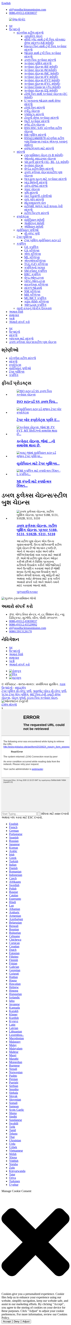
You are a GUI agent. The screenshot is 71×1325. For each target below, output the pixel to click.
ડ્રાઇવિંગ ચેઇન (33, 36)
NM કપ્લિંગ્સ (32, 291)
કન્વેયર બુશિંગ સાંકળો (37, 63)
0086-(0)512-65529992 (23, 624)
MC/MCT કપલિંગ (35, 298)
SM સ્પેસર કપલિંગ (35, 270)
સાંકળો (21, 151)
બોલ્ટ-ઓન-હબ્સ (34, 281)
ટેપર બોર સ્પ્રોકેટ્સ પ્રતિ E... (38, 420)
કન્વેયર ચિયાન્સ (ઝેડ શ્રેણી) (42, 87)
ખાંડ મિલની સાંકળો (35, 182)
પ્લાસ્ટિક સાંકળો (34, 114)
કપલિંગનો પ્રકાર (34, 267)
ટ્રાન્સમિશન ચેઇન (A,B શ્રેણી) (43, 155)
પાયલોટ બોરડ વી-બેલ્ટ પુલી (49, 691)
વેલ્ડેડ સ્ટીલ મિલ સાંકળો (39, 168)
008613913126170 (20, 631)
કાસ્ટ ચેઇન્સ (32, 189)
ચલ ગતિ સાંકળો (34, 199)
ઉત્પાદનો (14, 29)
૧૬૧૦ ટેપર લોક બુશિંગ (15, 694)
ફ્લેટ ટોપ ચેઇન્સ (34, 124)
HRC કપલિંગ (32, 274)
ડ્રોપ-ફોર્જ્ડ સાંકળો (36, 185)
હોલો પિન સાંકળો (34, 107)
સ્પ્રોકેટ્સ (23, 216)
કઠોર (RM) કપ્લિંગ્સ (36, 301)
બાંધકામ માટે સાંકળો (21, 338)
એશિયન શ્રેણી (33, 226)
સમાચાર (14, 315)
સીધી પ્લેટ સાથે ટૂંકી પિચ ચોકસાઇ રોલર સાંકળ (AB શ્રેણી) (44, 41)
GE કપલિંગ (31, 247)
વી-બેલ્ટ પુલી (32, 233)
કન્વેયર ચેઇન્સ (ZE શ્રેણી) (41, 90)
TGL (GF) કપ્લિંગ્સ (36, 264)
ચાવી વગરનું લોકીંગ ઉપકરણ (34, 308)
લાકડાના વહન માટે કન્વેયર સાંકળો (45, 179)
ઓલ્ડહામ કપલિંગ (35, 304)
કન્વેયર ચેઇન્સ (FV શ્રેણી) (41, 76)
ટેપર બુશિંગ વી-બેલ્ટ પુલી (16, 691)
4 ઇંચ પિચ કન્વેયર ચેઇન (42, 697)
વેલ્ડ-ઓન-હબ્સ (34, 277)
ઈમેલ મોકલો (9, 704)
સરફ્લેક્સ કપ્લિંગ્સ (36, 284)
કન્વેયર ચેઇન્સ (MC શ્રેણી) (41, 73)
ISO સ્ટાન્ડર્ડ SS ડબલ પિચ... (37, 402)
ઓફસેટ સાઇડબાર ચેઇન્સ (40, 158)
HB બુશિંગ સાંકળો (35, 134)
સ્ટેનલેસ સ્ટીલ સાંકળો (30, 32)
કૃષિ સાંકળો (31, 192)
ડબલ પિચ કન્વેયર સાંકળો (40, 59)
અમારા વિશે (16, 311)
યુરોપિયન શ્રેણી (34, 219)
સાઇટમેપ (20, 687)
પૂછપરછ (22, 591)
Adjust (26, 1321)
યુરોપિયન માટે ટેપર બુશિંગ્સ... (38, 463)
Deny (17, 1321)
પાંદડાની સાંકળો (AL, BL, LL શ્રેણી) (46, 162)
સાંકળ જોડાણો (33, 287)
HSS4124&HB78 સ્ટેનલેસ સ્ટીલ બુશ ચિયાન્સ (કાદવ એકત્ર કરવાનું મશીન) (45, 142)
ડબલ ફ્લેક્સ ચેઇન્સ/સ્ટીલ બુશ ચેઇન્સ (32, 342)
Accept (7, 1321)
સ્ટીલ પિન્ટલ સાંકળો (36, 213)
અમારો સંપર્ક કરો (19, 321)
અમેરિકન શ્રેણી (34, 223)
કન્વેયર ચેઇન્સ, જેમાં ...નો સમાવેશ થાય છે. (36, 443)
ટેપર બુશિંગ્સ (24, 236)
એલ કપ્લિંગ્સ (32, 253)
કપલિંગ (21, 243)
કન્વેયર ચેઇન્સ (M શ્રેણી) (40, 70)
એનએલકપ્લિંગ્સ (35, 260)
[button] (35, 1242)
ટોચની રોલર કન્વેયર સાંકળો (41, 117)
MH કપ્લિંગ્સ (32, 294)
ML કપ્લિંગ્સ (32, 257)
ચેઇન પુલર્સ (19, 697)
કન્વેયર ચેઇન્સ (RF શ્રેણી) (41, 66)
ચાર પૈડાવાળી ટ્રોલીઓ (38, 196)
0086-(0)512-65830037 (23, 13)
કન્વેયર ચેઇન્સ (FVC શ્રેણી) (42, 83)
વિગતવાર (32, 591)
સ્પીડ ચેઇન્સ (32, 110)
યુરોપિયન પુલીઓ (27, 230)
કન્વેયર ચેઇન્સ (33, 165)
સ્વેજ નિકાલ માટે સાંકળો (39, 148)
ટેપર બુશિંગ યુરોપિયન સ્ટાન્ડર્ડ (42, 240)
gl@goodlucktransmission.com (27, 9)
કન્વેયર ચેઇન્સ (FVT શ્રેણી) (42, 80)
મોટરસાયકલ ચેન (35, 202)
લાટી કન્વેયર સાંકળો (36, 121)
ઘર (10, 25)
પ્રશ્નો (12, 318)
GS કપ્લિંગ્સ (31, 250)
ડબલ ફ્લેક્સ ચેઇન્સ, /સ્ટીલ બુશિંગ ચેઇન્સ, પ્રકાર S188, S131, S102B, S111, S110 (37, 530)
